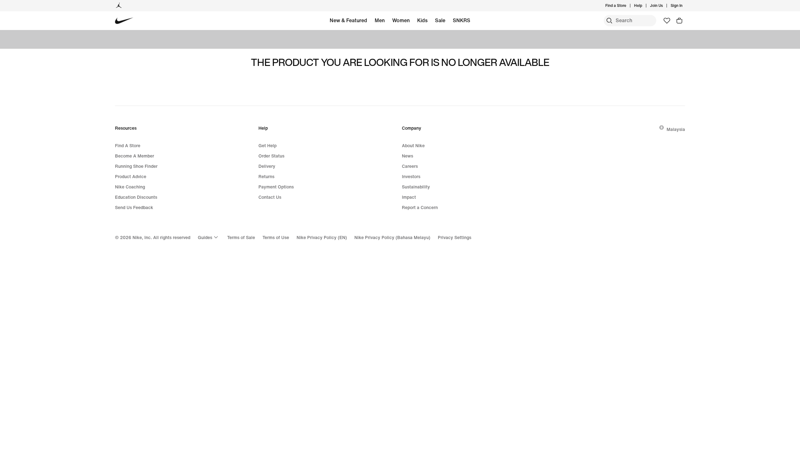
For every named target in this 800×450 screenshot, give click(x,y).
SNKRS (461, 20)
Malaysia (676, 129)
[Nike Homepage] (124, 21)
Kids (422, 20)
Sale (440, 20)
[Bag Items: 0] (679, 20)
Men (380, 20)
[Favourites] (666, 20)
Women (401, 20)
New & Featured (348, 20)
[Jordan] (118, 5)
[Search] (609, 20)
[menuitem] (644, 5)
